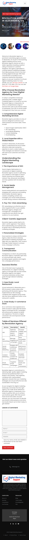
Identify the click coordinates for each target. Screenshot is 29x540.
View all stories (24, 42)
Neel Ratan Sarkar (14, 27)
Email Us (15, 513)
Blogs (17, 498)
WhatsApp (14, 512)
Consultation (5, 502)
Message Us (15, 467)
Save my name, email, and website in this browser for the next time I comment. (15, 441)
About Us (4, 498)
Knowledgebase (19, 502)
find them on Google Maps (10, 86)
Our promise (5, 504)
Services (4, 500)
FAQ (17, 504)
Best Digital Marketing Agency (12, 14)
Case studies (19, 500)
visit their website (17, 83)
